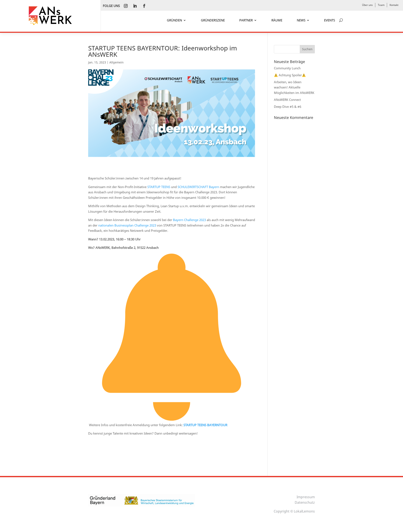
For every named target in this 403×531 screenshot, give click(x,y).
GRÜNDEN (174, 20)
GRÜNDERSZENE (213, 20)
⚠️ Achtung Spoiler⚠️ (290, 75)
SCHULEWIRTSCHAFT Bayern (198, 187)
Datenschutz (305, 502)
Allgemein (116, 62)
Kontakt (394, 5)
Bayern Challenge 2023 (189, 220)
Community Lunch (287, 68)
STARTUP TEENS (158, 187)
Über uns (367, 5)
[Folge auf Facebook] (144, 6)
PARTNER (246, 20)
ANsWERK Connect (287, 100)
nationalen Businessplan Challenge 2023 (127, 225)
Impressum (306, 497)
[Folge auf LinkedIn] (135, 6)
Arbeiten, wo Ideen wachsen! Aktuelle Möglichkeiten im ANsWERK (294, 87)
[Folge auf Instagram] (126, 6)
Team (381, 5)
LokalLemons (304, 511)
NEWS (301, 20)
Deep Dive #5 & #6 (287, 106)
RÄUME (276, 20)
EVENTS (329, 20)
